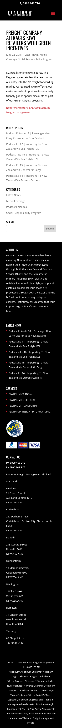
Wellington (12, 584)
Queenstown (13, 561)
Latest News (31, 54)
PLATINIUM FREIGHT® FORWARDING (29, 411)
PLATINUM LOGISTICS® (22, 400)
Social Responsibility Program (35, 59)
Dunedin (11, 537)
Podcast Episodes (16, 206)
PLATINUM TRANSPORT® (23, 405)
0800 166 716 (31, 3)
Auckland (11, 481)
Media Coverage (15, 201)
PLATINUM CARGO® (20, 394)
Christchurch (13, 509)
